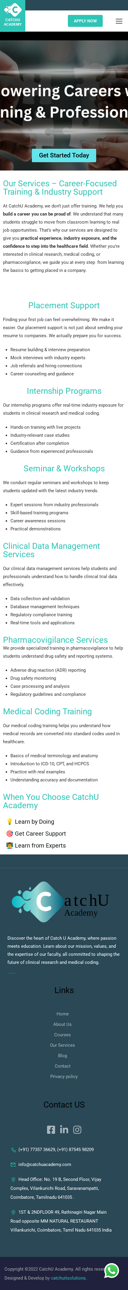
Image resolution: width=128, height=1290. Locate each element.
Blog (62, 1055)
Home (63, 1014)
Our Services (62, 1045)
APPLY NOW (85, 20)
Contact (63, 1066)
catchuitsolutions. (69, 1278)
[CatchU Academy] (60, 902)
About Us (62, 1024)
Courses (62, 1034)
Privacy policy (64, 1076)
